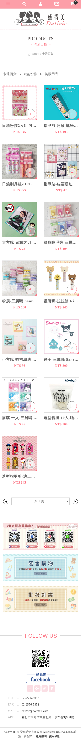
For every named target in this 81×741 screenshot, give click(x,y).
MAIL (12, 711)
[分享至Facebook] (30, 688)
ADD (11, 717)
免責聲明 (41, 736)
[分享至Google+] (37, 688)
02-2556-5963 (30, 698)
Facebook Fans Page (41, 678)
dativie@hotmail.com (35, 711)
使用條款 (54, 736)
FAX (11, 704)
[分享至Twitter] (45, 688)
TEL (11, 698)
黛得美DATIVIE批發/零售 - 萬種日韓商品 (40, 18)
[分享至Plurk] (52, 688)
